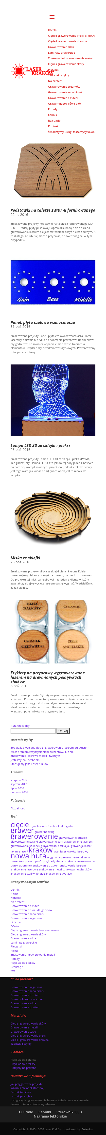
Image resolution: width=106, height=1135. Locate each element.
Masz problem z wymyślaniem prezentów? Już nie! (42, 752)
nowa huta (28, 856)
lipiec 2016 (17, 788)
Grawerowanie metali (24, 1027)
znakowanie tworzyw (59, 873)
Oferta (15, 926)
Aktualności (18, 808)
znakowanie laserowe (24, 869)
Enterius (87, 1129)
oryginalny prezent (59, 857)
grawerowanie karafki (24, 841)
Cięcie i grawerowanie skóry (28, 934)
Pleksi (14, 950)
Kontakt (16, 897)
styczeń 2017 (19, 784)
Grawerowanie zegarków (26, 918)
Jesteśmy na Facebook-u (26, 760)
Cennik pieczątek (21, 1096)
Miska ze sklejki (25, 558)
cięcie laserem (38, 826)
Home (14, 894)
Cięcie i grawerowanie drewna (30, 1039)
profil (38, 861)
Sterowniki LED (69, 1112)
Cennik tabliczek (21, 1092)
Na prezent (17, 902)
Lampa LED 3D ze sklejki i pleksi (40, 445)
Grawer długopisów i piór (27, 999)
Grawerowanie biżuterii (25, 906)
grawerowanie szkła (53, 846)
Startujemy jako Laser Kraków (29, 764)
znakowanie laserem (73, 865)
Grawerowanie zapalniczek (27, 914)
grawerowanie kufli (51, 841)
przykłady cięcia (53, 861)
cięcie (20, 824)
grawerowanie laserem (78, 841)
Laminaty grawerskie (24, 942)
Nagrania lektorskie (50, 1116)
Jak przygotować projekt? (26, 1084)
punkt (14, 865)
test (13, 971)
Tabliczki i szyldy (21, 1043)
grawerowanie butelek (73, 837)
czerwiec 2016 (19, 792)
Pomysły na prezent (23, 1068)
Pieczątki (16, 946)
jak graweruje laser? (79, 846)
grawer (22, 830)
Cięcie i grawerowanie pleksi (28, 1035)
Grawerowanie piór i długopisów (31, 910)
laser (56, 851)
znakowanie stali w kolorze (28, 873)
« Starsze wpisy (20, 725)
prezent (30, 861)
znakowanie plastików (77, 869)
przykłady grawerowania (79, 861)
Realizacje (17, 967)
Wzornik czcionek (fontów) (27, 1088)
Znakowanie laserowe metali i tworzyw (35, 755)
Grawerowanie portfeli (25, 1007)
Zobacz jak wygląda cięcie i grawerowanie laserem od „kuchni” (50, 747)
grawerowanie (34, 836)
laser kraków (68, 851)
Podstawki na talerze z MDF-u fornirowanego (53, 210)
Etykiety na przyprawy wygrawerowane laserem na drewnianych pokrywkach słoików (48, 677)
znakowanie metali (51, 869)
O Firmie (16, 922)
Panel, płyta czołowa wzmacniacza (43, 322)
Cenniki (44, 1112)
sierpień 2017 (19, 780)
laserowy (82, 851)
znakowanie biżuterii (46, 865)
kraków (41, 850)
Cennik (15, 889)
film (62, 826)
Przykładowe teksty (23, 962)
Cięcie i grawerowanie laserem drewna (35, 930)
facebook (54, 826)
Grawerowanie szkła (23, 938)
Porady (15, 959)
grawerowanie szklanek (25, 846)
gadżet (70, 826)
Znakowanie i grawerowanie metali (33, 954)
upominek (25, 865)
